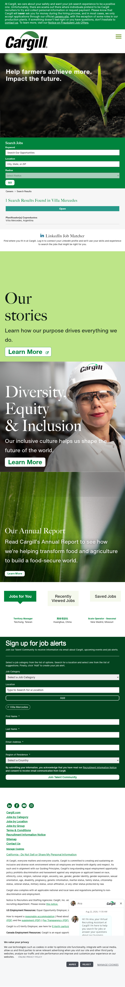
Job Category (13, 671)
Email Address (14, 741)
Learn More (29, 352)
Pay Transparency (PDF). (56, 920)
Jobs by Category (17, 817)
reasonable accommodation (40, 916)
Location (10, 158)
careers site (62, 16)
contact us (11, 23)
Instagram (31, 805)
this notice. (52, 904)
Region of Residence (18, 754)
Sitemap (11, 839)
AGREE (72, 964)
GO (10, 182)
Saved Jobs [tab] (105, 596)
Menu (118, 36)
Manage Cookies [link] (15, 849)
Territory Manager (23, 618)
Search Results (24, 191)
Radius (9, 170)
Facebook (16, 805)
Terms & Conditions (18, 830)
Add (62, 698)
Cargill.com (13, 812)
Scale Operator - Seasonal (102, 618)
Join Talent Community (62, 777)
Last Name (13, 729)
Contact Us (13, 844)
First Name (13, 716)
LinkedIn (9, 805)
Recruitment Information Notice (100, 767)
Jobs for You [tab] (20, 596)
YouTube (24, 805)
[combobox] (62, 164)
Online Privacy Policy (30, 957)
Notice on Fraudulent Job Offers (68, 23)
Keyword (10, 147)
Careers (9, 191)
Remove (8, 707)
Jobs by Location (17, 821)
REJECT (87, 964)
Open (62, 208)
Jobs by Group (15, 826)
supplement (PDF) (31, 920)
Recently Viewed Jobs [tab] (63, 598)
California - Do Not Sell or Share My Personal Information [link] (41, 854)
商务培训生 (62, 618)
